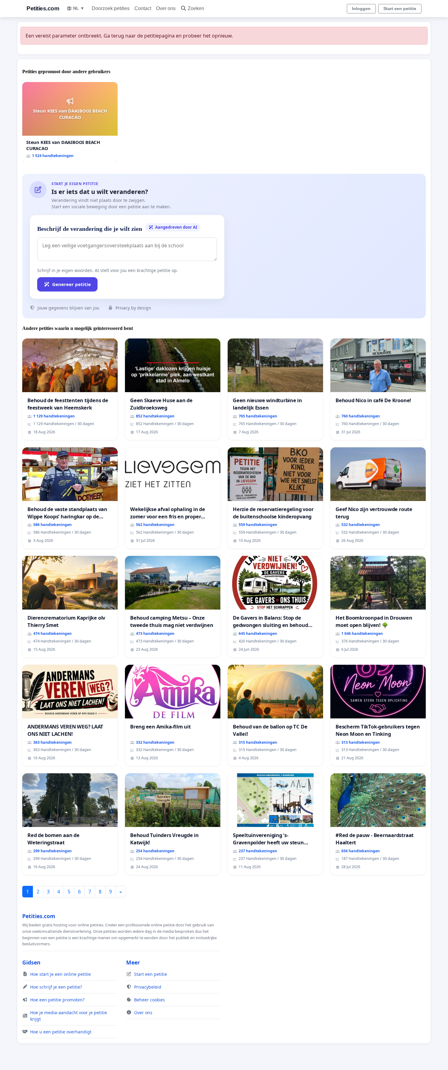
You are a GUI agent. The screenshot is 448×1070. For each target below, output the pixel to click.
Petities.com (43, 8)
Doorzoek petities (111, 8)
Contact (142, 8)
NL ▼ (78, 8)
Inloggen (361, 8)
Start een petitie (399, 8)
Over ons (166, 8)
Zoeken (196, 8)
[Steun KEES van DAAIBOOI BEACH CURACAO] (70, 122)
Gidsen (31, 962)
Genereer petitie (71, 284)
